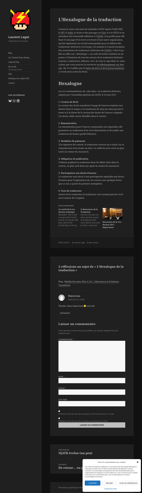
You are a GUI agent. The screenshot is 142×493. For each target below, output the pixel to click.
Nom (61, 376)
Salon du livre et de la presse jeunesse (105, 68)
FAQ (10, 74)
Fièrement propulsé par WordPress (73, 487)
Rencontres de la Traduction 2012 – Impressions (112, 225)
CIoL (103, 32)
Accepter (93, 483)
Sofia (70, 32)
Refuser (109, 483)
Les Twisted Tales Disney (19, 57)
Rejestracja (74, 295)
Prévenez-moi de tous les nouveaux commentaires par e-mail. (86, 414)
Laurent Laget (18, 37)
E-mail (62, 388)
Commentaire (66, 339)
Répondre (65, 313)
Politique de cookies (110, 489)
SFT (62, 32)
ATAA (99, 36)
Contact (11, 83)
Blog (10, 53)
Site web (62, 399)
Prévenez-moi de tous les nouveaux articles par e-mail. (83, 421)
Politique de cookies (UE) (18, 78)
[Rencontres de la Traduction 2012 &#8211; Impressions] (112, 213)
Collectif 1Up (13, 62)
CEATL (107, 50)
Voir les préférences (128, 483)
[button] (137, 462)
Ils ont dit (15, 68)
